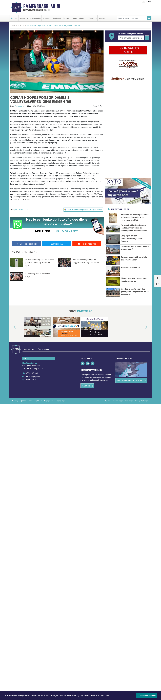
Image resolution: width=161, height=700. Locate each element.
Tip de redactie (88, 244)
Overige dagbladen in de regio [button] (129, 380)
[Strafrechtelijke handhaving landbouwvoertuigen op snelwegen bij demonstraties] (113, 228)
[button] (12, 327)
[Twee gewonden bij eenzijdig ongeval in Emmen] (113, 260)
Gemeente (47, 18)
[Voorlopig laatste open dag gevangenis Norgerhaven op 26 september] (113, 292)
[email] (157, 284)
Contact (102, 18)
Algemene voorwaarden (114, 401)
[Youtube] (87, 363)
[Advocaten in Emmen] (113, 271)
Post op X (58, 244)
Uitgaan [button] (82, 18)
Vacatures (92, 18)
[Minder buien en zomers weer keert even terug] (113, 281)
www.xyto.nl (31, 379)
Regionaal (57, 18)
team (21, 209)
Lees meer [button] (104, 695)
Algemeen (23, 18)
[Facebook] (82, 363)
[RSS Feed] (92, 363)
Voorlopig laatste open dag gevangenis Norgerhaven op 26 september (135, 291)
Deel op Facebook (28, 244)
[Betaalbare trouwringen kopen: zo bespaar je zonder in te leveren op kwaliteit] (113, 218)
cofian (26, 209)
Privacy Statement (141, 401)
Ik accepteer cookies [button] (147, 695)
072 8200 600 (32, 373)
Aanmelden (87, 385)
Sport (75, 18)
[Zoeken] (149, 18)
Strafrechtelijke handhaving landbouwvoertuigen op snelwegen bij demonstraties (134, 228)
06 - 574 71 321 (66, 231)
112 (16, 18)
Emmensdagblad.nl (42, 6)
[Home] (11, 18)
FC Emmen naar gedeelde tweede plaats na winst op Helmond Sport (39, 262)
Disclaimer (129, 401)
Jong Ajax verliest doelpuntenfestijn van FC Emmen (132, 238)
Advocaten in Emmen (130, 268)
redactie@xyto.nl (33, 376)
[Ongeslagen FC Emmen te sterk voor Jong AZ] (113, 250)
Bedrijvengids (35, 18)
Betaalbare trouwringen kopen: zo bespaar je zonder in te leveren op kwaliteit (135, 217)
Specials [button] (66, 18)
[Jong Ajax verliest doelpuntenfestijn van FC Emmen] (113, 239)
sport (15, 209)
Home (14, 25)
